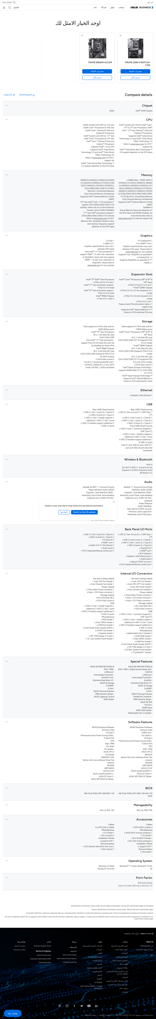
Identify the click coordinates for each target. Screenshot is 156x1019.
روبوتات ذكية (123, 988)
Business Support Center (42, 946)
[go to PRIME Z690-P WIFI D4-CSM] (135, 48)
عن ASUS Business (146, 946)
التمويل (99, 975)
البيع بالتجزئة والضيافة (95, 957)
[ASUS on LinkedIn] (96, 1006)
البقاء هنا (63, 512)
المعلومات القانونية (105, 1015)
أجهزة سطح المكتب (121, 949)
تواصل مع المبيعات (19, 949)
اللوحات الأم (124, 964)
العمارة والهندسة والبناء (94, 968)
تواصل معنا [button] (7, 2)
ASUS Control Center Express (67, 958)
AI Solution (98, 982)
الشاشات (125, 953)
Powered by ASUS (45, 962)
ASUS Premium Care (44, 955)
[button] (9, 7)
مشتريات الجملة (20, 946)
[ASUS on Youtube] (89, 1006)
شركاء (74, 942)
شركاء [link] (103, 7)
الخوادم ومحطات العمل (120, 960)
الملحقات (125, 992)
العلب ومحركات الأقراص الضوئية (117, 981)
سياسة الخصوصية (90, 1015)
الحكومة (99, 979)
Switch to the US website (84, 512)
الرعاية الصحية (97, 960)
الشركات (99, 949)
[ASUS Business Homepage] (141, 7)
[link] (135, 78)
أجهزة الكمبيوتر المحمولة (119, 946)
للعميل (16, 7)
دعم (152, 955)
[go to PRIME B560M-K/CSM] (97, 48)
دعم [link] (95, 7)
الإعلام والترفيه (97, 971)
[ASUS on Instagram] (67, 1006)
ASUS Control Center (70, 955)
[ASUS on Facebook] (74, 1006)
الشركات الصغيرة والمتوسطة (92, 946)
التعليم (100, 953)
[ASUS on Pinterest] (60, 1006)
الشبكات (125, 977)
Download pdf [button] (25, 95)
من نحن (150, 2)
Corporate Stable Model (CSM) (40, 959)
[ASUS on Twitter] (82, 1006)
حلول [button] (112, 7)
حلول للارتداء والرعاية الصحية (118, 985)
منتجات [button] (121, 7)
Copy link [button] (8, 95)
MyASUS (74, 951)
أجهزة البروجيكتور (122, 957)
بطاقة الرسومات (122, 968)
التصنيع (100, 964)
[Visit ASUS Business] (146, 933)
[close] (114, 502)
